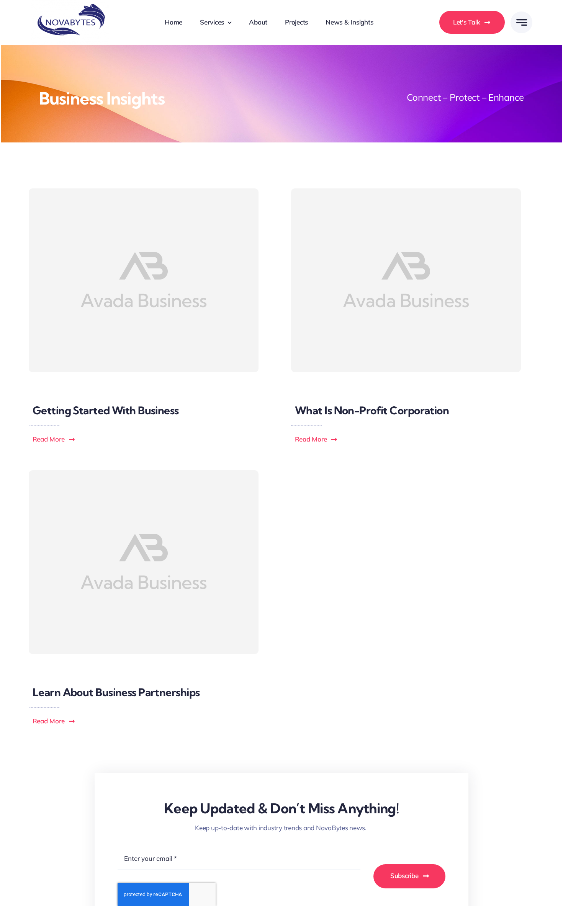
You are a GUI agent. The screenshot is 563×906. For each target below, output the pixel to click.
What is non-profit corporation (372, 410)
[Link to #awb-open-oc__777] (521, 22)
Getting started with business (106, 410)
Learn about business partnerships (116, 692)
